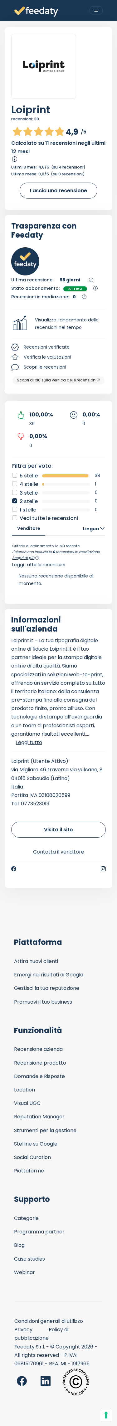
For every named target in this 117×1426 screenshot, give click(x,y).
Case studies (29, 1258)
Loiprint (30, 110)
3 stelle (29, 492)
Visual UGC (27, 1103)
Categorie (26, 1218)
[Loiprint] (43, 66)
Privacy (23, 1329)
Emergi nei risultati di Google (48, 974)
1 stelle (28, 509)
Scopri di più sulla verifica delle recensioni (56, 380)
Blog (19, 1245)
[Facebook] (13, 868)
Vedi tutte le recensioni (49, 518)
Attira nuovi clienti (36, 961)
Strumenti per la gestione (45, 1130)
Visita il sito (58, 829)
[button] (58, 324)
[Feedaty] (36, 11)
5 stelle (29, 475)
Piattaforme (29, 1170)
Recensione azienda (38, 1049)
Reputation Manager (39, 1116)
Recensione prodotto (40, 1062)
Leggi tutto (29, 742)
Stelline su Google (35, 1143)
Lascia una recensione (58, 190)
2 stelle (29, 501)
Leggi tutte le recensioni (38, 565)
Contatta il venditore (58, 851)
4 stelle (29, 484)
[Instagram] (103, 868)
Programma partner (39, 1231)
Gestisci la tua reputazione (46, 988)
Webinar (24, 1272)
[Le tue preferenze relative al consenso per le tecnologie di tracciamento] (106, 1415)
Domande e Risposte (39, 1076)
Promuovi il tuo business (43, 1001)
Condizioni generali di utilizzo (48, 1321)
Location (24, 1089)
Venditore (28, 528)
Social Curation (32, 1157)
